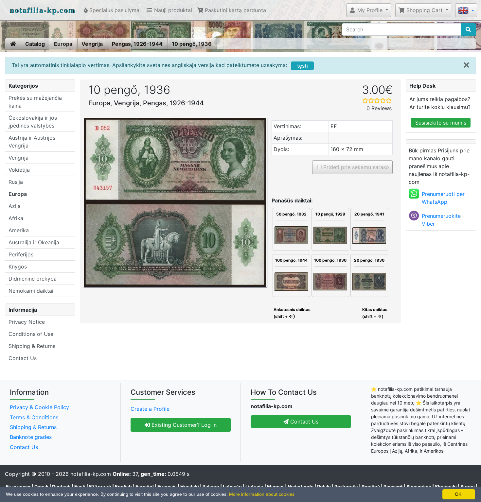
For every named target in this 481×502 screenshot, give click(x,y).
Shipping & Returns (32, 346)
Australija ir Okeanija (34, 242)
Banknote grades (31, 437)
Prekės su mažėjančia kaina (35, 102)
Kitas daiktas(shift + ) (374, 313)
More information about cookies (261, 494)
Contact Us (23, 358)
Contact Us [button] (303, 421)
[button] (369, 10)
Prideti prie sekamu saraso (355, 167)
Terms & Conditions (34, 417)
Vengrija (92, 44)
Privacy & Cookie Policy (39, 407)
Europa (63, 44)
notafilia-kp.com (43, 10)
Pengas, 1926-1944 (137, 44)
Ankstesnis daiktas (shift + (292, 313)
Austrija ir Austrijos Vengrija (32, 141)
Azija (15, 206)
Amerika (19, 230)
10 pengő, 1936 (192, 44)
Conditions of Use (31, 334)
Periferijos (21, 254)
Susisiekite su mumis (440, 122)
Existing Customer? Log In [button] (183, 425)
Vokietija (19, 169)
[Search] (468, 29)
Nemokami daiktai (31, 290)
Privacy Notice (27, 322)
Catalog (35, 44)
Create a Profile (150, 409)
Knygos (18, 266)
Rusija (16, 182)
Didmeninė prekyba (33, 278)
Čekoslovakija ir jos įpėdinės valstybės (33, 121)
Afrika (16, 218)
